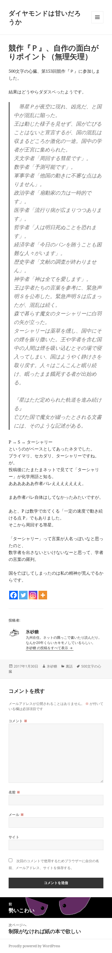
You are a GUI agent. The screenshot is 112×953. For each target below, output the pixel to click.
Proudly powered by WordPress (34, 946)
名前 (14, 792)
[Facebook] (13, 595)
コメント (18, 720)
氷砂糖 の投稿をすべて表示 (47, 647)
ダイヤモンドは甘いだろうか (45, 17)
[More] (42, 595)
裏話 (69, 666)
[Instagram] (33, 595)
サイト (14, 837)
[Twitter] (23, 595)
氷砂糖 (52, 666)
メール (16, 814)
